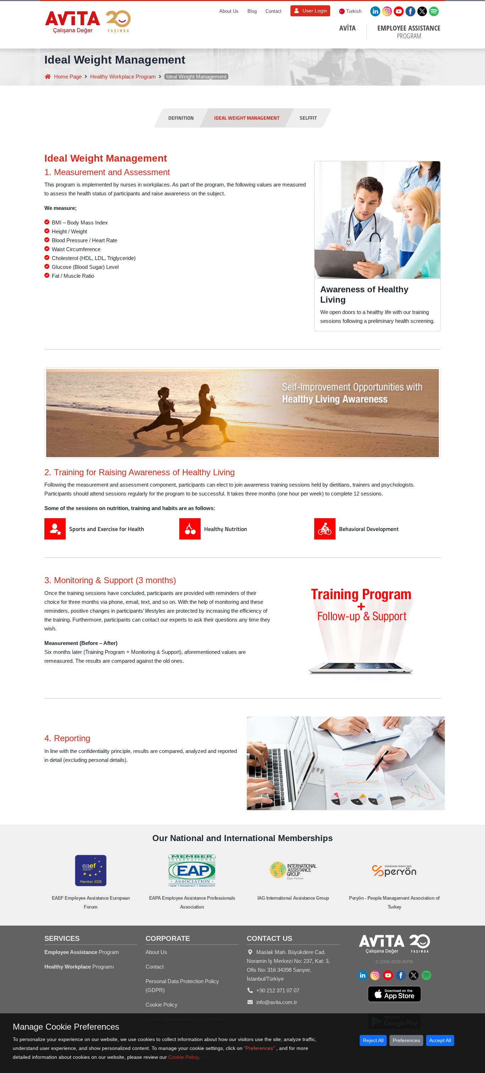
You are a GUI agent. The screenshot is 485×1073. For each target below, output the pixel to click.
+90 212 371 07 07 (277, 990)
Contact (274, 11)
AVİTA (347, 28)
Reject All (373, 1040)
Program (81, 952)
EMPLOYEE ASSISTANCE (409, 32)
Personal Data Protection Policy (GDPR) (182, 985)
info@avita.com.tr (276, 1002)
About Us (229, 11)
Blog (252, 11)
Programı (79, 967)
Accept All (440, 1040)
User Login (315, 10)
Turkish (353, 11)
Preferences (406, 1040)
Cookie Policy (162, 1005)
